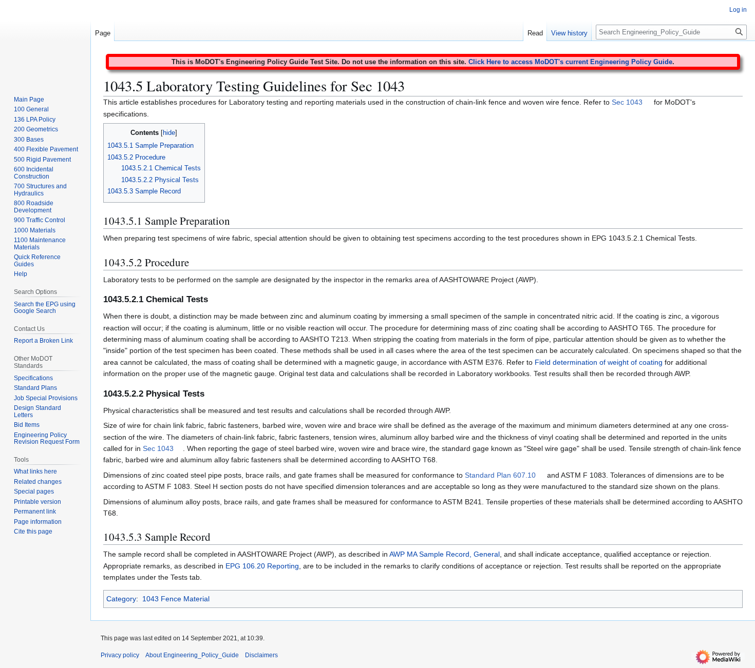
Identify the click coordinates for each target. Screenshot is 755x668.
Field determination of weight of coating (599, 362)
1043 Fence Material (176, 599)
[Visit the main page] (45, 41)
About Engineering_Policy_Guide (192, 655)
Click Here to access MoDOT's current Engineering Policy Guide (570, 62)
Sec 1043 (627, 102)
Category (121, 599)
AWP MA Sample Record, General (444, 554)
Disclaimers (261, 655)
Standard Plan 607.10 (500, 475)
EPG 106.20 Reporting (262, 566)
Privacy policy (120, 655)
